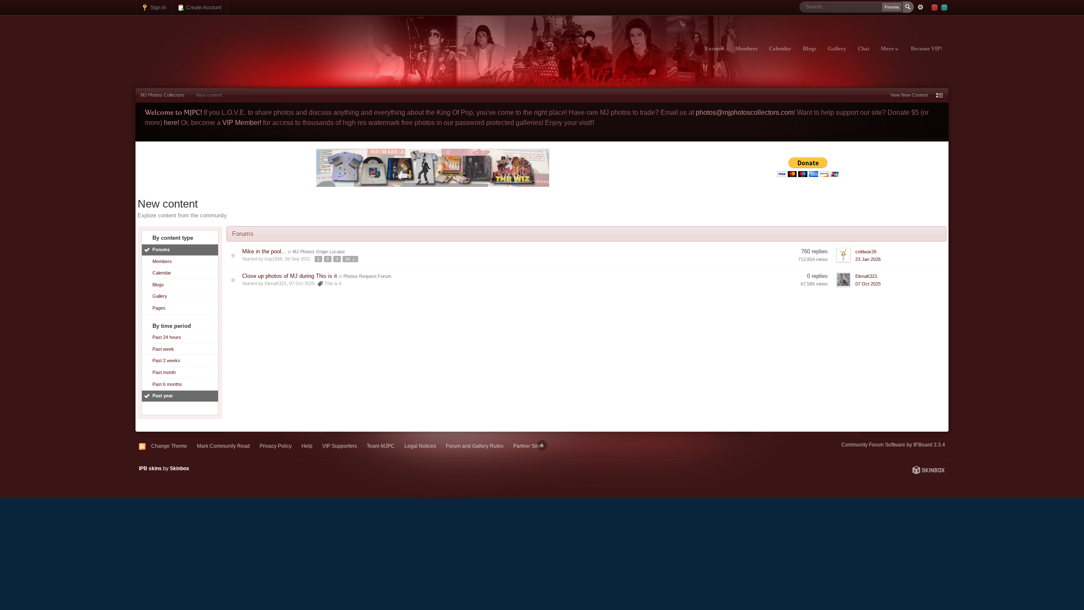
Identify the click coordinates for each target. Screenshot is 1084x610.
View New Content (909, 94)
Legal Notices (420, 446)
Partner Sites (528, 446)
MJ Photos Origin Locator (319, 251)
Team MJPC (381, 446)
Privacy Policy (276, 446)
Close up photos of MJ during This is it (289, 276)
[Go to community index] (210, 43)
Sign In (157, 7)
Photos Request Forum (367, 276)
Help (306, 446)
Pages (159, 308)
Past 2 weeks (166, 360)
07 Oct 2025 (868, 283)
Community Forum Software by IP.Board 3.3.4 (893, 444)
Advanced (920, 7)
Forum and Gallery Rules (474, 446)
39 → (350, 259)
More (888, 49)
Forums (714, 49)
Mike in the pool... (264, 251)
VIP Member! (241, 122)
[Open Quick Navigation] (939, 95)
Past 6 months (167, 384)
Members (746, 49)
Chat (863, 49)
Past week (163, 349)
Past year (162, 395)
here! (171, 122)
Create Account (203, 7)
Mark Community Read (223, 446)
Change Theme (169, 446)
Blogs (809, 49)
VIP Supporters (339, 446)
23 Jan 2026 (868, 259)
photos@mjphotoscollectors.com (745, 112)
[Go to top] (542, 445)
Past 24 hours (166, 337)
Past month (164, 372)
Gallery (837, 49)
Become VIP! (926, 49)
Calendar (780, 49)
